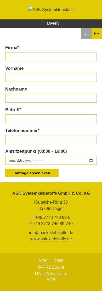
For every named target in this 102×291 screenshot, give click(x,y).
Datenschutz (51, 273)
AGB (51, 280)
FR (97, 33)
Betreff (13, 109)
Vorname (14, 68)
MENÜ (52, 24)
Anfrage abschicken (32, 173)
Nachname (16, 89)
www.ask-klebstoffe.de (51, 239)
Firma (12, 47)
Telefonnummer (22, 130)
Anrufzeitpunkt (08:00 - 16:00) (36, 151)
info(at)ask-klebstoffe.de (51, 232)
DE (86, 33)
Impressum (51, 267)
